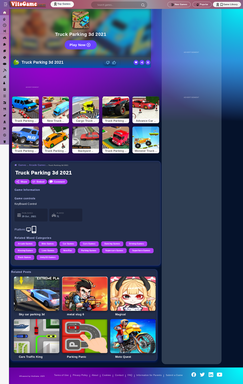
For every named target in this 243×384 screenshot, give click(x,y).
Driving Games (138, 244)
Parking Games (90, 250)
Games (22, 165)
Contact (119, 375)
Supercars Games (116, 250)
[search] (119, 4)
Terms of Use (60, 375)
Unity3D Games (76, 257)
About (94, 375)
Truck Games (52, 257)
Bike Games (48, 244)
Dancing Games (114, 244)
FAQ (130, 375)
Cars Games (90, 244)
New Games (181, 4)
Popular (204, 4)
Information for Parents (149, 375)
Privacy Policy (79, 375)
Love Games (48, 250)
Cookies (106, 375)
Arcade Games (37, 165)
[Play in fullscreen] (147, 62)
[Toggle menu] (5, 4)
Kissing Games (25, 250)
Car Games (69, 244)
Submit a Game (175, 375)
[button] (143, 5)
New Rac (68, 250)
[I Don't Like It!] (107, 63)
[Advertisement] (85, 77)
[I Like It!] (113, 63)
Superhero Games (27, 257)
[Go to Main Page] (27, 4)
